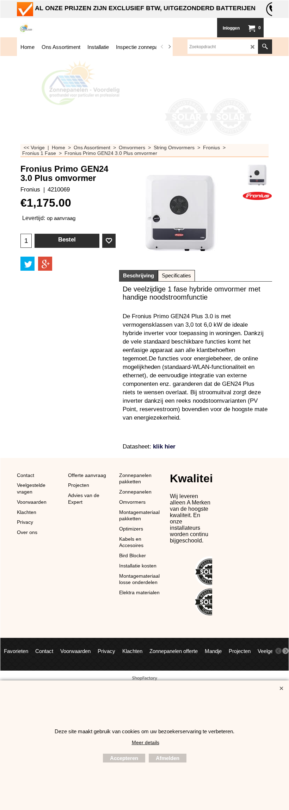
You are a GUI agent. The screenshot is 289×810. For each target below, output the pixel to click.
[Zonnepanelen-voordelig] (70, 28)
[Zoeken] (265, 46)
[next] (169, 47)
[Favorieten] (109, 240)
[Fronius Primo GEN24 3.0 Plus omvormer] (257, 175)
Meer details (145, 742)
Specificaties (176, 275)
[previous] (162, 47)
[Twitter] (27, 264)
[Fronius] (257, 195)
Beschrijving (138, 275)
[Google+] (45, 264)
